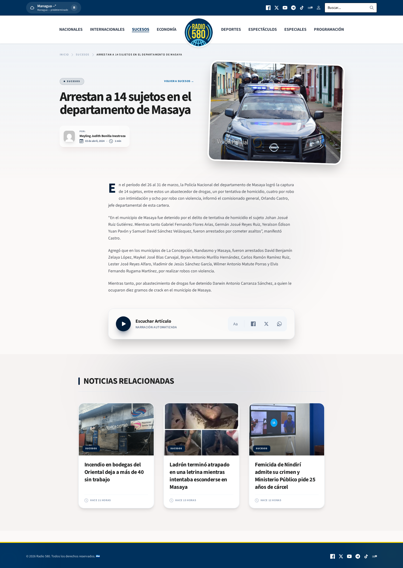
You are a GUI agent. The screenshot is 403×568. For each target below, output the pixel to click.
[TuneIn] (310, 7)
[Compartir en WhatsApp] (279, 324)
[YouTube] (285, 7)
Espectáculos (262, 29)
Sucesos (140, 29)
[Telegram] (293, 7)
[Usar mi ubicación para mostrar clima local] (74, 7)
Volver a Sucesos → (179, 81)
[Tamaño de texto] (235, 324)
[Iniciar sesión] (318, 7)
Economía (166, 29)
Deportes (231, 29)
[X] (276, 7)
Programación (329, 29)
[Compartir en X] (266, 324)
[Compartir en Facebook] (253, 324)
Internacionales (107, 29)
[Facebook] (268, 7)
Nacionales (71, 29)
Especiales (295, 29)
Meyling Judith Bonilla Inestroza (102, 136)
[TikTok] (301, 7)
